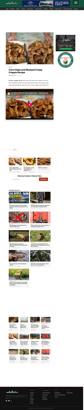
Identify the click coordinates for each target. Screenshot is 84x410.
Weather (46, 8)
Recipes (51, 8)
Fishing (17, 8)
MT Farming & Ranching (60, 395)
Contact (76, 8)
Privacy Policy (70, 392)
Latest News (57, 392)
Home (7, 8)
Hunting (12, 8)
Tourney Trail (58, 8)
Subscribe (43, 179)
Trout (31, 397)
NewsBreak (44, 399)
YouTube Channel (46, 392)
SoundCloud (45, 395)
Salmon (31, 401)
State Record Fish (67, 8)
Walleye (31, 399)
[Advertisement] (41, 21)
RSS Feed (44, 397)
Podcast (23, 8)
